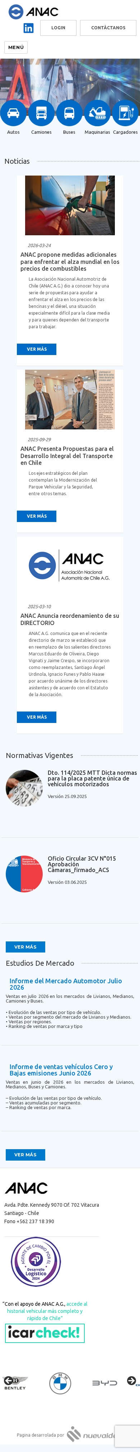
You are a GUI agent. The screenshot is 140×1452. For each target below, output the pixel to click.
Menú (16, 47)
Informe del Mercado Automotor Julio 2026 (66, 984)
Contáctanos (108, 27)
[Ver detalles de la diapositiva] (21, 1383)
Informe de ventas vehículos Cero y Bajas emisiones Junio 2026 (61, 1070)
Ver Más (37, 349)
